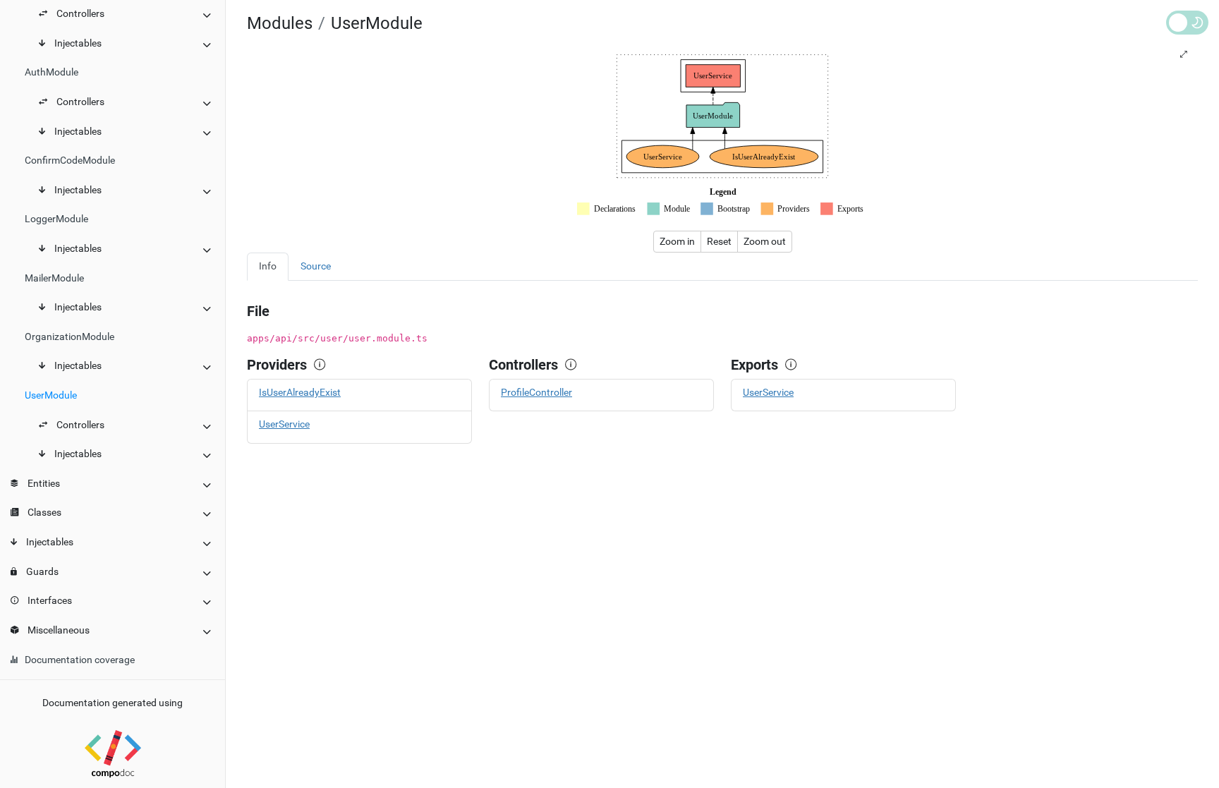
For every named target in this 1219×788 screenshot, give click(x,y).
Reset (719, 241)
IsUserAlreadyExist (300, 393)
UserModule (51, 395)
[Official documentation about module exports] (794, 364)
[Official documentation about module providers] (323, 364)
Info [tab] (268, 266)
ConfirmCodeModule (70, 160)
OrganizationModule (69, 337)
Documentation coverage (80, 660)
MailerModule (54, 278)
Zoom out (765, 241)
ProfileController (536, 393)
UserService (284, 424)
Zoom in (677, 241)
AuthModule (51, 72)
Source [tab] (316, 266)
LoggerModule (56, 219)
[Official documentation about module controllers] (574, 364)
